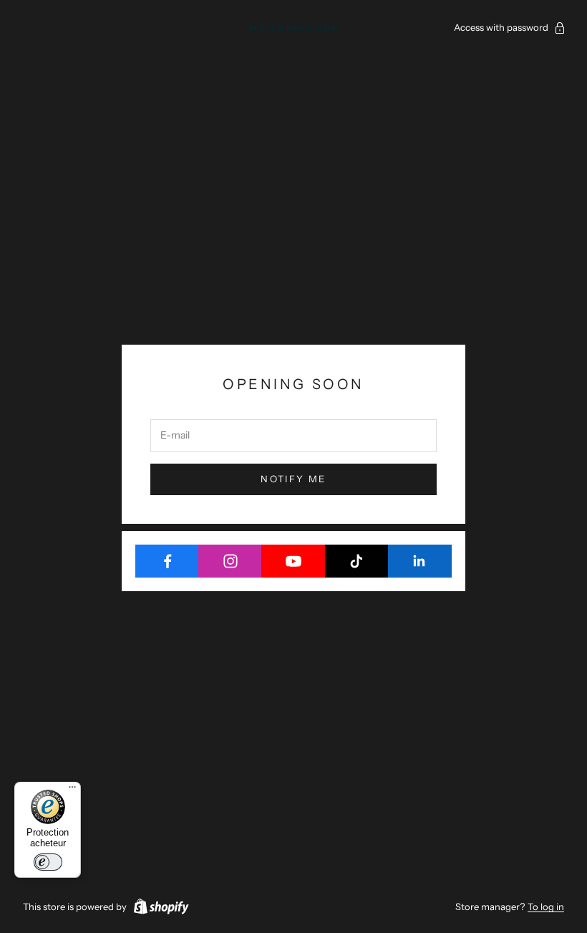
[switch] (48, 862)
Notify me (293, 478)
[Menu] (72, 790)
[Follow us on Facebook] (167, 561)
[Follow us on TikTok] (357, 561)
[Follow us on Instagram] (230, 561)
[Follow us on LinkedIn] (420, 561)
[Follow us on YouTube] (293, 561)
